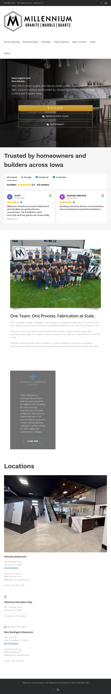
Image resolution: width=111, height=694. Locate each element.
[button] (26, 177)
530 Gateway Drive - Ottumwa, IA (30, 3)
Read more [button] (12, 219)
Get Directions (11, 568)
